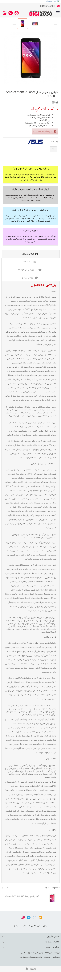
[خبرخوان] (40, 917)
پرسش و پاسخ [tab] (27, 277)
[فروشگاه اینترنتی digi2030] (41, 13)
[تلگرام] (28, 917)
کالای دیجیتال (27, 957)
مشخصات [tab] (27, 262)
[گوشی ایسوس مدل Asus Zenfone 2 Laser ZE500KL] (22, 23)
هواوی (40, 957)
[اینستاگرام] (34, 917)
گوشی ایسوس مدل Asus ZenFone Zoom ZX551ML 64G (21, 896)
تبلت (35, 957)
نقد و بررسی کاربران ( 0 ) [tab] (27, 269)
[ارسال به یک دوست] (53, 101)
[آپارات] (23, 917)
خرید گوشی (56, 957)
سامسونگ (46, 957)
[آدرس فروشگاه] (30, 1)
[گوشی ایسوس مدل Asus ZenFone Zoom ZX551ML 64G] (50, 899)
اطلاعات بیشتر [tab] (28, 254)
